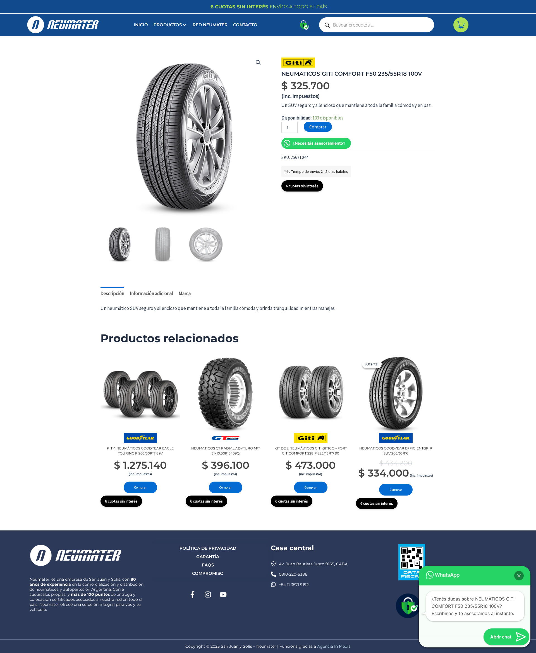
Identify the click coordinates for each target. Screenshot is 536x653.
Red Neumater (210, 24)
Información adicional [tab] (151, 293)
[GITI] (298, 63)
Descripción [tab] (112, 293)
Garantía (207, 556)
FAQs (208, 565)
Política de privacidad (208, 548)
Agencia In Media (334, 646)
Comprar (317, 127)
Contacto (245, 24)
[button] (258, 63)
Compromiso (208, 573)
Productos (168, 24)
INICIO (141, 24)
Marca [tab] (185, 293)
